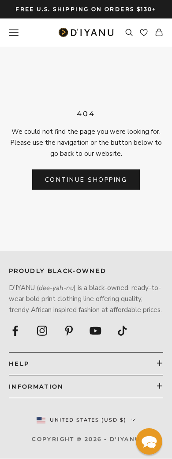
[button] (149, 441)
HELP (19, 363)
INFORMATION (36, 386)
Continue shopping (86, 180)
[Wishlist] (143, 32)
